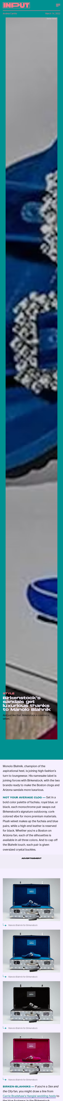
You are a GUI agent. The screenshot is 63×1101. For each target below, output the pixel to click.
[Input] (16, 5)
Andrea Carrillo (10, 13)
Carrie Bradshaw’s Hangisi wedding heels (29, 1096)
